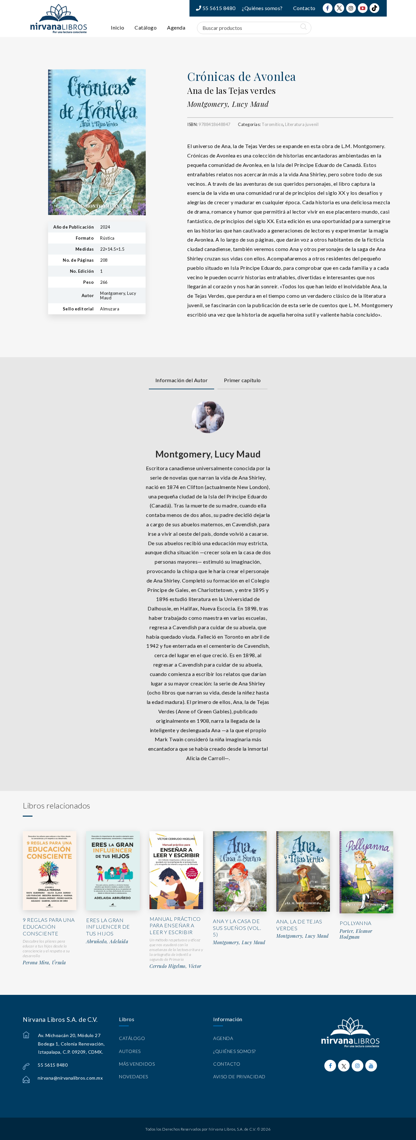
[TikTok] (374, 8)
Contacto (304, 8)
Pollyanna (355, 923)
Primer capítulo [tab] (242, 380)
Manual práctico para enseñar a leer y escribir (175, 925)
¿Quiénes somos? (262, 8)
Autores (130, 1051)
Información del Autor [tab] (181, 380)
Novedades (133, 1076)
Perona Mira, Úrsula (44, 963)
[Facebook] (327, 8)
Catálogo (146, 27)
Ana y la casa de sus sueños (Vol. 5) (237, 928)
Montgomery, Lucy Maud (228, 104)
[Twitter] (339, 8)
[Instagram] (351, 8)
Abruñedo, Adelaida (107, 942)
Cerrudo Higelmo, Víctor (176, 966)
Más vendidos (137, 1064)
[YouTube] (363, 8)
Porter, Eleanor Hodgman (356, 934)
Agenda (176, 27)
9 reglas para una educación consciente (49, 926)
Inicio (117, 27)
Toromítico (272, 124)
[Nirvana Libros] (58, 18)
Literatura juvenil (301, 124)
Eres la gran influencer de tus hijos (108, 927)
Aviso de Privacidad (239, 1076)
